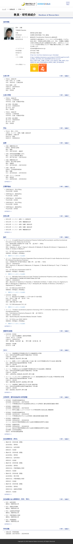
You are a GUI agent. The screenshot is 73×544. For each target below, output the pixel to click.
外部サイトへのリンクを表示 (16, 255)
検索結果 (12, 9)
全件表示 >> (8, 181)
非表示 (66, 75)
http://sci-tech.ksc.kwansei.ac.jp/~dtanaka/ (44, 55)
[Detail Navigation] (67, 3)
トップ (4, 9)
